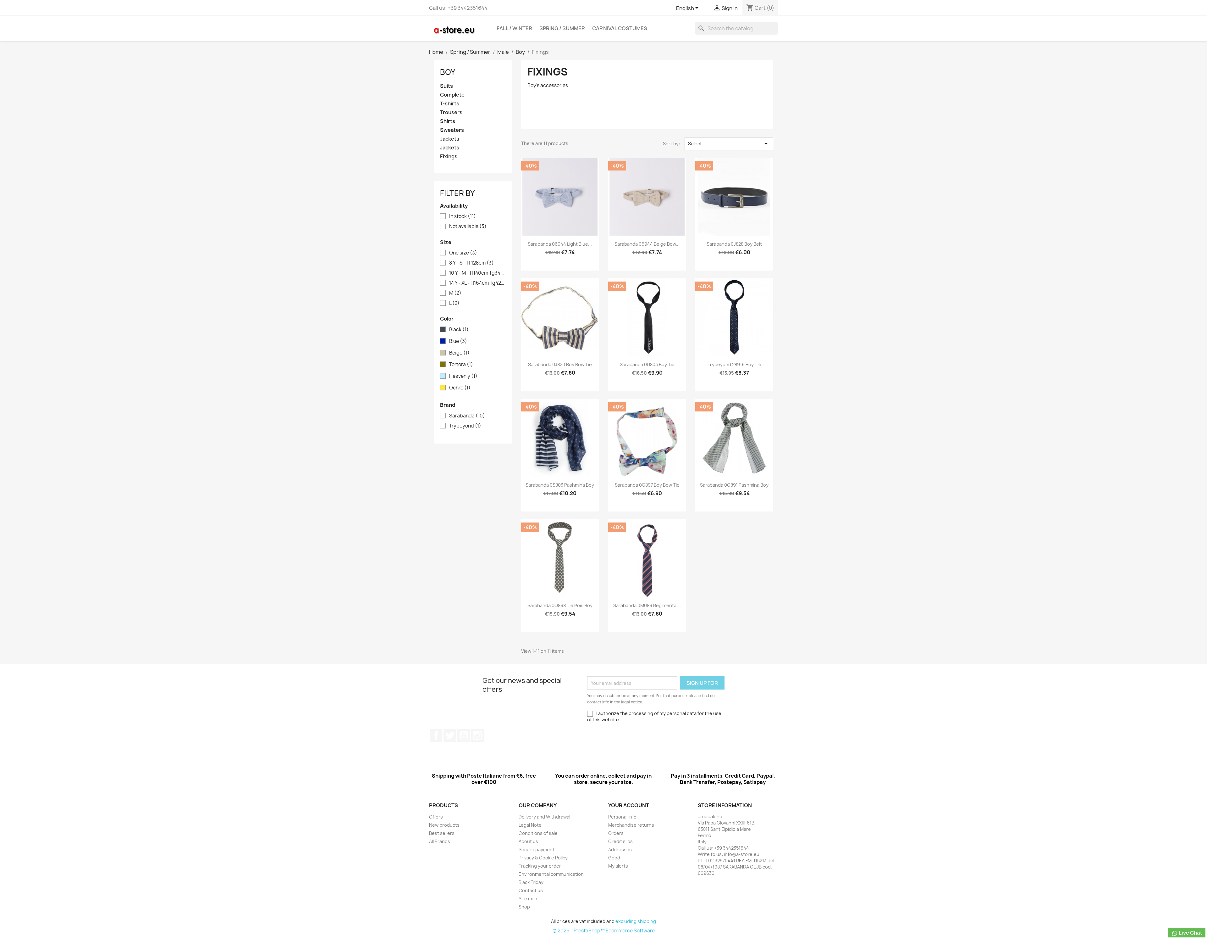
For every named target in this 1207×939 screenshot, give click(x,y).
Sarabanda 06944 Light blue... (560, 244)
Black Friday (531, 882)
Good (614, 858)
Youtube (463, 735)
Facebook (436, 735)
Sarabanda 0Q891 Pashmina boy (734, 485)
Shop (524, 907)
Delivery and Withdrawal (544, 817)
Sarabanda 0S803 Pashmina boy (560, 485)
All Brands (439, 841)
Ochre (460, 388)
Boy (447, 72)
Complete (452, 95)
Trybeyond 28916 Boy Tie (734, 364)
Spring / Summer (562, 28)
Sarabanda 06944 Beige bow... (647, 244)
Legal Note (530, 825)
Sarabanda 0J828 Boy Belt (734, 244)
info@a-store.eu (741, 854)
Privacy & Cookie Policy (543, 858)
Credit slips (620, 841)
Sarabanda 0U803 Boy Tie (647, 364)
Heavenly (463, 376)
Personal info (622, 817)
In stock (462, 216)
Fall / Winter (514, 28)
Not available (468, 226)
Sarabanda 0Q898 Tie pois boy (559, 605)
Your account (628, 805)
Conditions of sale (538, 833)
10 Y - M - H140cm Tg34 (477, 273)
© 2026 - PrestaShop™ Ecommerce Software (604, 930)
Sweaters (452, 130)
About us (528, 841)
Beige (459, 353)
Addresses (620, 849)
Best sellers (442, 833)
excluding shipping (635, 921)
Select (729, 144)
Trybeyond (465, 426)
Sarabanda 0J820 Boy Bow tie (560, 364)
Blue (458, 341)
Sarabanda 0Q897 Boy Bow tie (647, 485)
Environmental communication (551, 874)
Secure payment (536, 849)
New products (444, 825)
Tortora (461, 364)
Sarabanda (467, 416)
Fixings (448, 156)
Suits (446, 86)
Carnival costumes (619, 28)
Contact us (531, 890)
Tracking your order (540, 866)
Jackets (449, 139)
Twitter (450, 735)
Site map (528, 899)
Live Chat (1190, 932)
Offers (436, 817)
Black (459, 330)
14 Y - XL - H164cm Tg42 (477, 283)
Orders (616, 833)
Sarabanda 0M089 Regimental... (647, 605)
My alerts (618, 866)
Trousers (451, 112)
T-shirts (449, 103)
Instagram (477, 735)
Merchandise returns (631, 825)
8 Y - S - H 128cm (471, 263)
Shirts (447, 121)
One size (463, 253)
